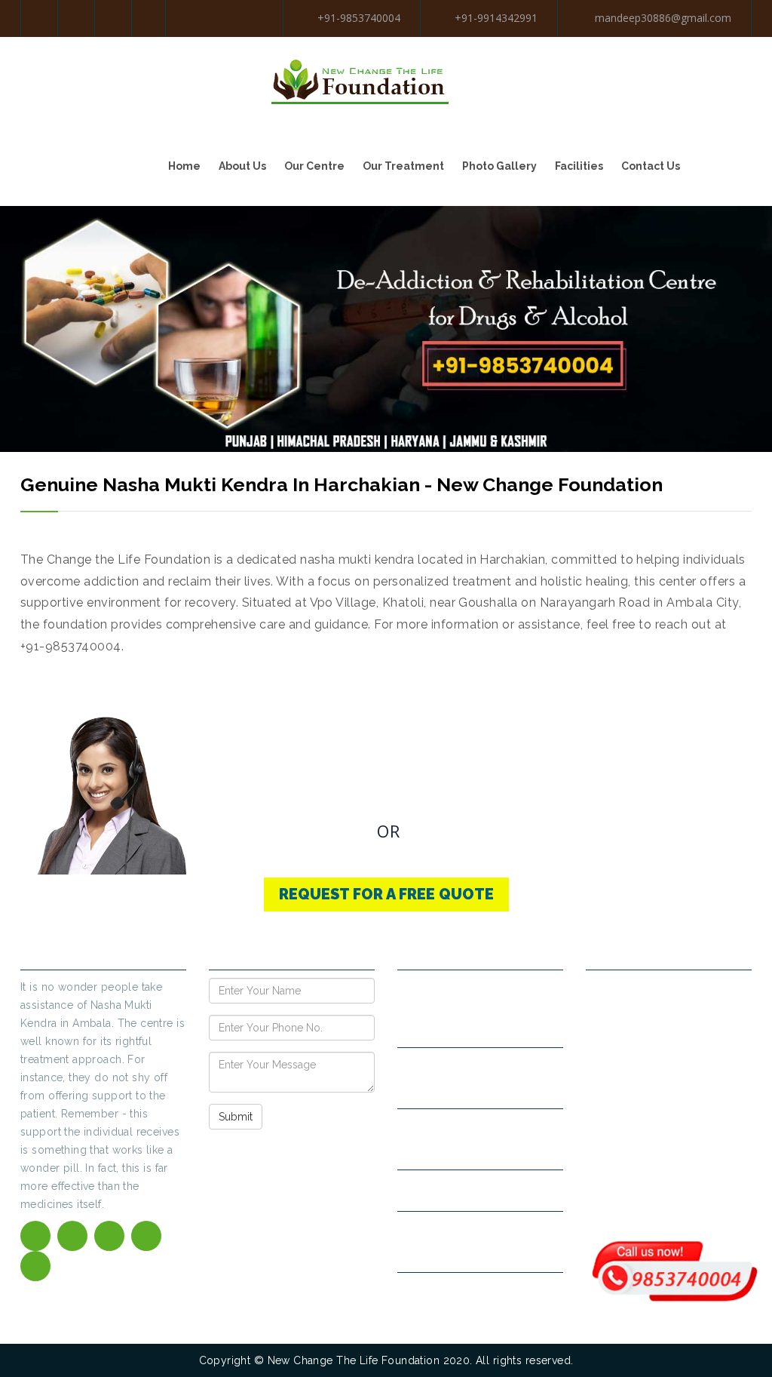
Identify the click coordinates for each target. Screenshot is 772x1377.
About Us (242, 166)
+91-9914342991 (496, 18)
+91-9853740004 (358, 18)
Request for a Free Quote (386, 894)
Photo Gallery (499, 166)
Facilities (579, 166)
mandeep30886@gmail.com (661, 18)
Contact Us (650, 166)
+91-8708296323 (494, 1148)
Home (184, 166)
